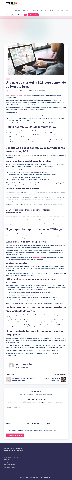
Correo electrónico (33, 423)
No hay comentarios (40, 90)
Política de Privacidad (10, 467)
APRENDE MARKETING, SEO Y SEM (13, 457)
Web (48, 423)
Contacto (6, 462)
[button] (33, 14)
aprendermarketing (24, 364)
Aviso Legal (7, 459)
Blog (8, 78)
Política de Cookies (9, 464)
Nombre (8, 423)
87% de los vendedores (16, 95)
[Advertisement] (36, 29)
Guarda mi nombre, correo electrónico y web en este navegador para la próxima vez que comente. (32, 430)
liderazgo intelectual (38, 257)
